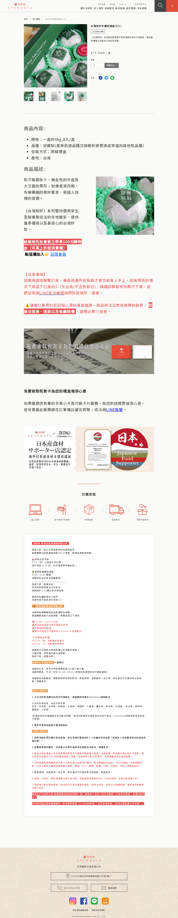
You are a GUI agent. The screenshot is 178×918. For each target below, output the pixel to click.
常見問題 (142, 8)
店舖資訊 (109, 8)
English (122, 4)
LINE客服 (114, 409)
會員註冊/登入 (141, 4)
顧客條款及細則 (98, 910)
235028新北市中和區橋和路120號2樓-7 (91, 876)
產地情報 (131, 8)
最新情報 (120, 8)
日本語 (112, 4)
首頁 (26, 19)
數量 (93, 59)
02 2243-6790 (72, 887)
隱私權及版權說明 (80, 910)
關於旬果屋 (86, 8)
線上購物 (98, 8)
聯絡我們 (112, 887)
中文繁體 (101, 4)
